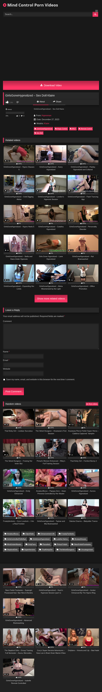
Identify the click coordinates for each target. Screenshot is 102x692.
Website (6, 369)
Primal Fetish (62, 544)
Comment (7, 321)
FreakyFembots (67, 534)
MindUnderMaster (14, 544)
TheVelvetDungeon (66, 550)
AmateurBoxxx (13, 534)
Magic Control (62, 129)
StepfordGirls (12, 550)
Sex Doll (40, 133)
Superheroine (29, 550)
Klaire (46, 123)
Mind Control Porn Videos (32, 5)
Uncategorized (87, 550)
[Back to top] (94, 684)
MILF (74, 129)
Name (6, 352)
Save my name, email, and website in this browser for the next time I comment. (40, 379)
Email (6, 360)
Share (58, 102)
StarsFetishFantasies (82, 544)
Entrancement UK (47, 534)
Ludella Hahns (62, 539)
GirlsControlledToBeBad (16, 539)
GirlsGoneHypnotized (44, 129)
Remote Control (86, 129)
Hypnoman (46, 115)
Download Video (52, 85)
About (42, 102)
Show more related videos (51, 298)
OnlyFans (32, 544)
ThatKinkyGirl (47, 550)
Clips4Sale (29, 534)
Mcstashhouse (80, 539)
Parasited (46, 544)
